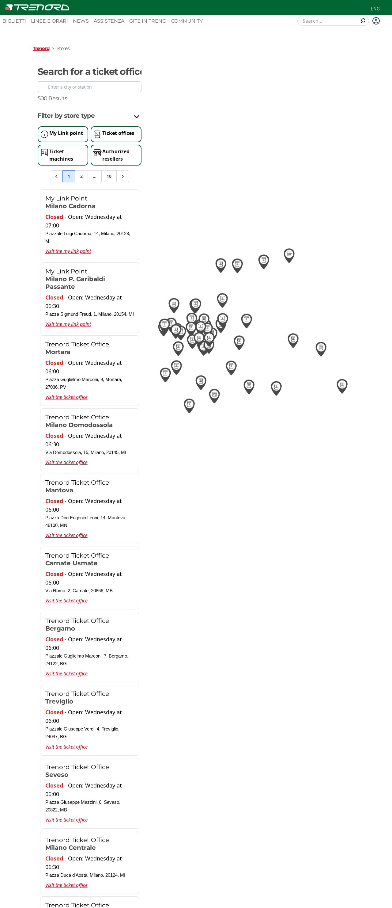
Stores (63, 48)
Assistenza (109, 21)
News (81, 21)
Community (187, 21)
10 (109, 176)
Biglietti (14, 21)
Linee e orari (49, 21)
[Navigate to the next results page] (122, 176)
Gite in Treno (147, 21)
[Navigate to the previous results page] (56, 176)
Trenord (41, 48)
